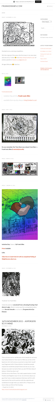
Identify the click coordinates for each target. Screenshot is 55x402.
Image (3, 17)
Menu (51, 6)
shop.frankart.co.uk (30, 100)
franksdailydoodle (7, 91)
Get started (38, 1)
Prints (3, 248)
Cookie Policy (24, 399)
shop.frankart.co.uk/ (27, 57)
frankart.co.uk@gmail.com (19, 60)
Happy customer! (43, 58)
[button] (8, 81)
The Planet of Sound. (44, 61)
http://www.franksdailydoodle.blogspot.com (14, 389)
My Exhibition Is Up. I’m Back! (45, 51)
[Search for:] (46, 28)
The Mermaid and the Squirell (45, 48)
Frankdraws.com (12, 6)
